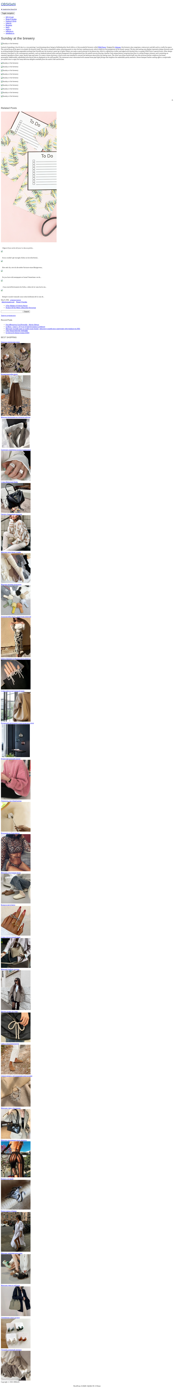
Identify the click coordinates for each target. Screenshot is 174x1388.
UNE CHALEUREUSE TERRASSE (17, 331)
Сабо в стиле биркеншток (10, 1044)
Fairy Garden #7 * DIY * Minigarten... (15, 264)
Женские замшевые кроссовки (11, 1253)
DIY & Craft (10, 17)
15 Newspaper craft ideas (10, 274)
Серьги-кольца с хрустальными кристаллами (16, 1076)
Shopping (9, 25)
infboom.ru (9, 31)
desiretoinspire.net (8, 302)
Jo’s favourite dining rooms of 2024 (17, 333)
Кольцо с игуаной (7, 1179)
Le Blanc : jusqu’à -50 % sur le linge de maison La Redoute (25, 327)
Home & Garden (11, 19)
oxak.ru (8, 29)
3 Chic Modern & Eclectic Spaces (16, 306)
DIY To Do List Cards (9, 244)
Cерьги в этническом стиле (10, 342)
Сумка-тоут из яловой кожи (10, 937)
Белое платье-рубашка (9, 1211)
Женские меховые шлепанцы (11, 584)
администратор (15, 300)
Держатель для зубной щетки (11, 801)
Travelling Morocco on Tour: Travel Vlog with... (19, 254)
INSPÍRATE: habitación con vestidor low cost (18, 293)
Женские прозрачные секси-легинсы (14, 1140)
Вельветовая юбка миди (9, 374)
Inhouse (118, 47)
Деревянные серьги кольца (10, 1318)
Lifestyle (8, 23)
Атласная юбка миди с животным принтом (16, 617)
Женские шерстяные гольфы (11, 552)
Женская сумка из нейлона (10, 1285)
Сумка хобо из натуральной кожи (12, 691)
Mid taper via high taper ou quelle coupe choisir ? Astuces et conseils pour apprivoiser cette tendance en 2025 (43, 329)
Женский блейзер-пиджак (10, 969)
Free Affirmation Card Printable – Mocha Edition (22, 325)
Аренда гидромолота (8, 316)
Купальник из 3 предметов (10, 833)
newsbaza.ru (10, 33)
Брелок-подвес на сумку (9, 1011)
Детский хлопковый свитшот (11, 1350)
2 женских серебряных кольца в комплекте (16, 450)
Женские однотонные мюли (11, 873)
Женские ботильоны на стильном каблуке (15, 417)
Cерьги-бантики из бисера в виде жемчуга (16, 659)
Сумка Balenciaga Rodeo (9, 482)
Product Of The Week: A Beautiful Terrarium (21, 308)
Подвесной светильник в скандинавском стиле (17, 723)
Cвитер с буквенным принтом (11, 514)
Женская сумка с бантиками (11, 1108)
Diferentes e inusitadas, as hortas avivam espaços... (20, 283)
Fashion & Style (11, 21)
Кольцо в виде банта (8, 905)
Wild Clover (102, 47)
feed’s (7, 27)
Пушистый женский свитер (10, 759)
